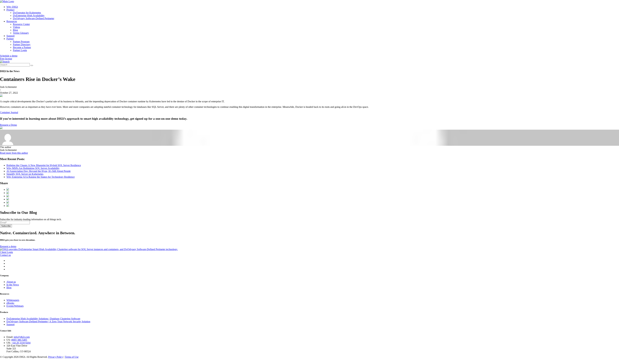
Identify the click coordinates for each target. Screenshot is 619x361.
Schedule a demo (8, 55)
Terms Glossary (21, 33)
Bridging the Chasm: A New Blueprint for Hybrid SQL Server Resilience (43, 165)
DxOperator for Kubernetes (27, 12)
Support (10, 35)
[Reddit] (7, 199)
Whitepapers (12, 300)
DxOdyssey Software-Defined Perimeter (33, 18)
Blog (15, 30)
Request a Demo (8, 125)
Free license (6, 58)
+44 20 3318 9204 (21, 342)
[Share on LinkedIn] (7, 196)
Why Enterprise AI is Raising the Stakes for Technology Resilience (40, 177)
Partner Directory (21, 44)
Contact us (5, 255)
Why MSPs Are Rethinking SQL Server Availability (32, 168)
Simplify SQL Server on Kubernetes (24, 174)
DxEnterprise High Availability (28, 15)
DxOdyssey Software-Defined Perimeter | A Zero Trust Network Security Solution (48, 321)
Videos (16, 27)
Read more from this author (14, 153)
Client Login (6, 252)
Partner (10, 38)
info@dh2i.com (22, 337)
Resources (11, 21)
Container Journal (9, 112)
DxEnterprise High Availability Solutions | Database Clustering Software (43, 318)
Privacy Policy (55, 357)
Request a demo (8, 246)
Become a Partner (22, 47)
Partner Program (21, 41)
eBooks (10, 303)
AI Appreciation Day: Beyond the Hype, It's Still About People (38, 171)
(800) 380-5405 (19, 339)
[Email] (7, 202)
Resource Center (21, 24)
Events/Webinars (15, 306)
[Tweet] (7, 192)
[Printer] (7, 205)
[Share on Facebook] (7, 189)
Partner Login (20, 50)
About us (11, 281)
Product (10, 9)
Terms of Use (72, 357)
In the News (12, 284)
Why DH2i (12, 6)
